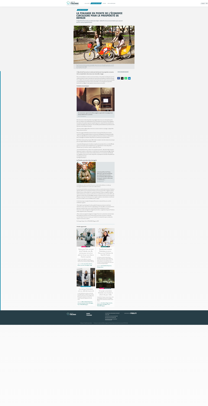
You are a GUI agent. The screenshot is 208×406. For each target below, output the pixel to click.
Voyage (91, 265)
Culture (87, 263)
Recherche (83, 303)
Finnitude (98, 267)
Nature (102, 267)
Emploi (86, 301)
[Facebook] (131, 313)
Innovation (82, 265)
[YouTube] (134, 313)
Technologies (87, 265)
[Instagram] (136, 313)
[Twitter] (133, 313)
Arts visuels (84, 263)
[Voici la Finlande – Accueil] (73, 3)
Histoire (79, 265)
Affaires (83, 301)
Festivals (90, 263)
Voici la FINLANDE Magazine (123, 71)
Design (107, 303)
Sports (101, 304)
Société (87, 303)
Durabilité (104, 265)
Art (101, 265)
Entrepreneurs (109, 265)
